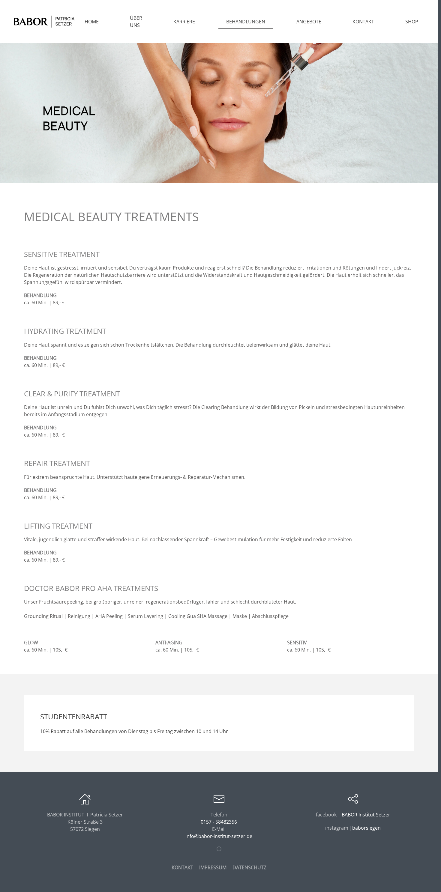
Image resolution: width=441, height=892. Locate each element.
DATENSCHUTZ (249, 867)
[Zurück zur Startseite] (44, 22)
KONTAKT (182, 867)
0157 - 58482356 (219, 822)
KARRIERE (184, 21)
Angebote (308, 21)
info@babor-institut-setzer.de (218, 836)
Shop (411, 21)
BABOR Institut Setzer (365, 814)
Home (92, 21)
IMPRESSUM (212, 867)
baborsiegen (366, 828)
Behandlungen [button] (245, 21)
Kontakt (363, 21)
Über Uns (136, 21)
